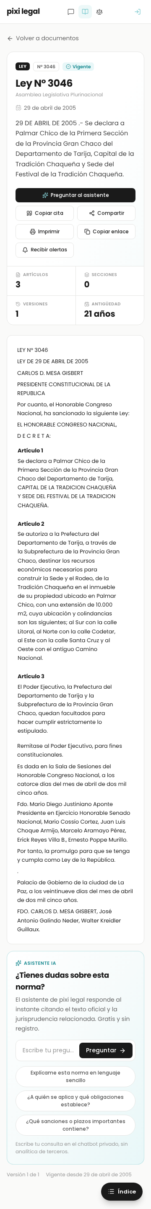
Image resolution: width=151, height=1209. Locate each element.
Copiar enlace (111, 231)
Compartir (110, 213)
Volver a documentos (47, 38)
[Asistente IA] (71, 11)
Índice (127, 1192)
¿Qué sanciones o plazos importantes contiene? (75, 1125)
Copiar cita (49, 213)
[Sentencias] (99, 11)
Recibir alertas (49, 249)
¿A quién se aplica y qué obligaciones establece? (75, 1100)
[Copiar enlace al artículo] (128, 451)
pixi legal (23, 11)
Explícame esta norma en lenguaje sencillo (75, 1076)
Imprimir (49, 231)
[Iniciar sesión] (137, 11)
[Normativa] (85, 11)
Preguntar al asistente (80, 195)
